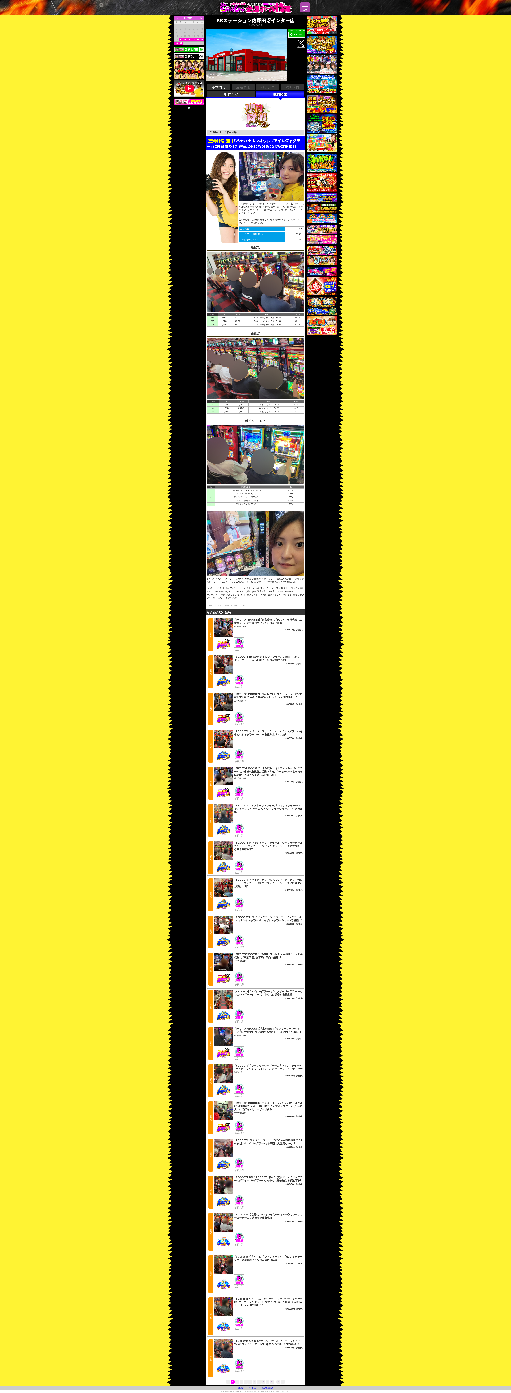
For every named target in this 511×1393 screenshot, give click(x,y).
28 (198, 40)
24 (181, 40)
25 (185, 40)
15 (278, 1382)
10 (272, 1382)
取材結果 (280, 94)
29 (202, 40)
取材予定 (231, 94)
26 (189, 40)
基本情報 (219, 87)
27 (193, 40)
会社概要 (241, 1388)
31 (181, 43)
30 (176, 43)
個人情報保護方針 (267, 1388)
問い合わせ (252, 1388)
